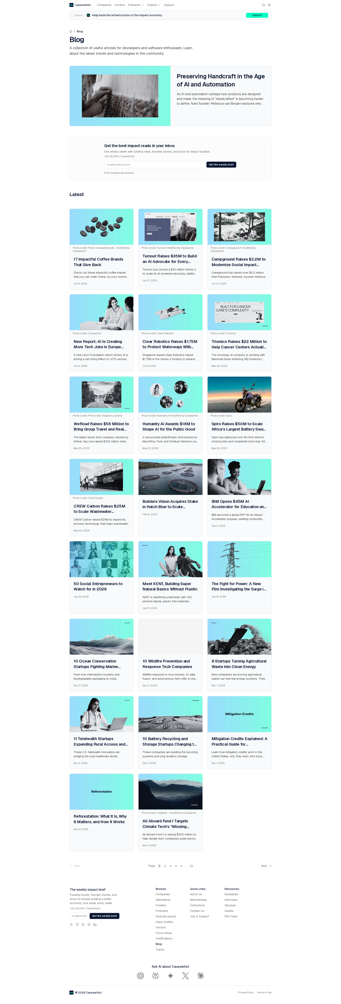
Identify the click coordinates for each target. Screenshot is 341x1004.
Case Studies (164, 922)
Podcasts (134, 5)
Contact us (197, 911)
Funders (120, 5)
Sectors (161, 927)
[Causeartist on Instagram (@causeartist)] (89, 924)
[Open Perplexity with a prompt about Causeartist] (155, 976)
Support (169, 5)
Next (264, 866)
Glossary (230, 905)
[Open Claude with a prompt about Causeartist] (200, 976)
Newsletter (231, 894)
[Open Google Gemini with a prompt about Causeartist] (170, 976)
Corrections (197, 905)
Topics (160, 949)
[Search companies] (263, 5)
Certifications (164, 938)
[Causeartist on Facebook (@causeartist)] (77, 924)
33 (191, 866)
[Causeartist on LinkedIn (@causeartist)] (95, 924)
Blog (80, 31)
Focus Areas (164, 933)
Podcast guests (166, 916)
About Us (196, 894)
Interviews (231, 900)
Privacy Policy (246, 992)
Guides (229, 911)
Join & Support (199, 916)
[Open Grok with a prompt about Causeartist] (185, 976)
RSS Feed (231, 916)
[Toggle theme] (269, 5)
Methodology (198, 900)
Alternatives (163, 900)
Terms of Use (264, 992)
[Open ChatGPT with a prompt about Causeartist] (140, 976)
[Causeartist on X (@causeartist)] (83, 924)
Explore (152, 5)
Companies (104, 5)
